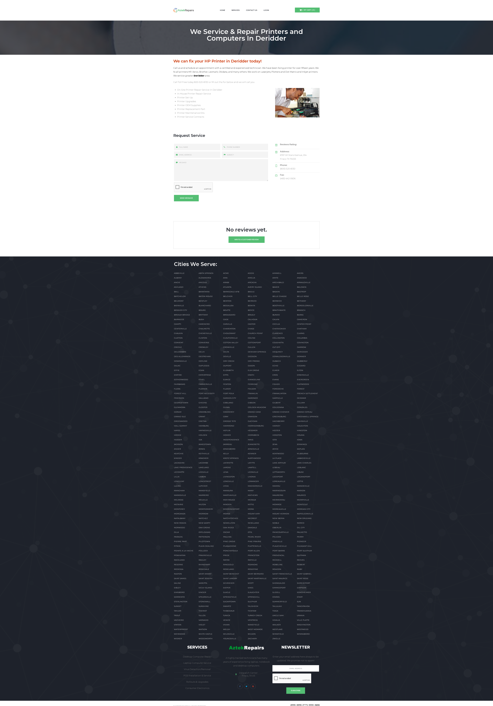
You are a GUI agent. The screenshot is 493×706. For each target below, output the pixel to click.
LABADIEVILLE (304, 458)
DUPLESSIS (204, 366)
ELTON (300, 370)
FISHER (276, 384)
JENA (274, 444)
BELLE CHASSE (279, 296)
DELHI (202, 352)
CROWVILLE (228, 347)
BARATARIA (204, 292)
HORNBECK (253, 435)
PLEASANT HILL (304, 546)
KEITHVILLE (204, 454)
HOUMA (300, 435)
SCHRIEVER (228, 583)
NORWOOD (179, 528)
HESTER (276, 430)
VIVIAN (226, 625)
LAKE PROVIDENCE (183, 467)
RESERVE (178, 565)
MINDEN (227, 504)
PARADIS (178, 537)
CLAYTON (178, 338)
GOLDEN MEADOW (257, 407)
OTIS (250, 532)
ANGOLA (203, 282)
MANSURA (228, 491)
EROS (275, 375)
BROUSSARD (229, 315)
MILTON (202, 504)
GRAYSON (252, 417)
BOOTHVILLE (278, 305)
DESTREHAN (205, 356)
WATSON (203, 629)
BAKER (275, 287)
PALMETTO (302, 532)
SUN (299, 602)
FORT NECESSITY (207, 393)
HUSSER (178, 440)
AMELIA (251, 278)
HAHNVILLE (302, 421)
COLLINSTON (278, 338)
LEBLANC (301, 467)
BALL (176, 292)
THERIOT (203, 611)
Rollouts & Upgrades (197, 682)
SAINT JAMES (180, 578)
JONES (202, 449)
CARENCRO (204, 324)
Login (266, 10)
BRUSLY (251, 315)
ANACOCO (302, 278)
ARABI (226, 282)
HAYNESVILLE (205, 430)
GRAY (225, 417)
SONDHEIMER (304, 592)
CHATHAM (302, 329)
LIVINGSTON (229, 477)
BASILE (251, 292)
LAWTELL (252, 467)
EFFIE (176, 370)
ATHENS (202, 287)
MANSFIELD (204, 491)
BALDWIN (301, 287)
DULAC (177, 366)
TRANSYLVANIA (304, 611)
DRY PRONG (254, 361)
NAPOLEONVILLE (305, 514)
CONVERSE (204, 343)
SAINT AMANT (205, 574)
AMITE (275, 278)
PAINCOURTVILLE (280, 532)
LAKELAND (204, 467)
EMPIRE (178, 375)
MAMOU (276, 486)
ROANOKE (253, 565)
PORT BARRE (278, 551)
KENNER (252, 454)
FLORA (177, 389)
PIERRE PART (180, 541)
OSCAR (226, 532)
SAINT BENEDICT (231, 574)
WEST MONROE (255, 629)
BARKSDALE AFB (231, 292)
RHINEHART (204, 565)
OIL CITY (301, 528)
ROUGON (276, 569)
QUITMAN (301, 555)
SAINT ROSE (302, 578)
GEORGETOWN (181, 403)
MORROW (203, 514)
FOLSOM (252, 389)
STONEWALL (204, 602)
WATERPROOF (181, 629)
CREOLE (178, 347)
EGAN (201, 370)
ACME (226, 273)
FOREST (300, 389)
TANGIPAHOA (303, 606)
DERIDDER (302, 352)
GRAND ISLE (180, 417)
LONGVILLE (228, 481)
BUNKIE (276, 315)
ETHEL (202, 380)
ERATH (251, 375)
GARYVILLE (277, 398)
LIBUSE (300, 472)
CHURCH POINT (255, 333)
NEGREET (252, 518)
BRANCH (301, 310)
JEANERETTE (254, 444)
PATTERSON (204, 537)
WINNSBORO (303, 634)
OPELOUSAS (204, 532)
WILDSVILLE (229, 634)
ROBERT (301, 565)
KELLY (226, 454)
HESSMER (252, 430)
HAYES (177, 430)
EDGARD (301, 366)
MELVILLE (203, 500)
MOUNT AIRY (254, 514)
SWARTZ (227, 606)
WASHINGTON (303, 625)
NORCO (300, 523)
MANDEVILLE (303, 486)
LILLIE (177, 477)
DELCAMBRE (180, 352)
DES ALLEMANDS (182, 356)
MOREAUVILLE (279, 509)
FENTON (227, 384)
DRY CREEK (228, 361)
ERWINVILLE (303, 375)
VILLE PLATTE (303, 620)
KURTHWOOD (254, 458)
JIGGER (177, 449)
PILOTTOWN (204, 541)
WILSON (252, 634)
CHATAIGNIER (279, 329)
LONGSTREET (205, 481)
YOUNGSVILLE (229, 639)
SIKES (250, 588)
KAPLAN (301, 449)
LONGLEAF (179, 481)
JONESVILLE (253, 449)
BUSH (201, 319)
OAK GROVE (204, 528)
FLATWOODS (303, 384)
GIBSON (251, 403)
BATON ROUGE (206, 296)
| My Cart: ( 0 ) (308, 10)
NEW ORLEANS (304, 518)
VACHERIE (179, 620)
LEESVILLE (203, 472)
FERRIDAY (253, 384)
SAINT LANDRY (230, 578)
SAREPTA (203, 583)
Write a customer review (246, 240)
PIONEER (301, 541)
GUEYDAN (252, 421)
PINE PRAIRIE (254, 541)
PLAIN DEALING (206, 546)
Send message (186, 198)
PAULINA (227, 537)
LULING (177, 486)
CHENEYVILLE (205, 333)
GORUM (177, 412)
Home (222, 10)
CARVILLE (227, 324)
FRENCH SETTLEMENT (307, 393)
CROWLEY (203, 347)
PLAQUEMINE (229, 546)
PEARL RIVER (254, 537)
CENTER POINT (304, 324)
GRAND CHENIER (280, 412)
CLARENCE (277, 333)
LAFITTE (251, 463)
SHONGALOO (278, 583)
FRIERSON (179, 398)
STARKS (276, 597)
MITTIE (251, 504)
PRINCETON (253, 555)
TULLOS (202, 615)
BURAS (300, 315)
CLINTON (203, 338)
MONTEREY (179, 509)
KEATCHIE (178, 454)
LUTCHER (203, 486)
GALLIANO (203, 398)
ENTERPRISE (205, 375)
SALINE (177, 583)
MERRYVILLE (303, 500)
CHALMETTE (204, 329)
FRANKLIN (253, 393)
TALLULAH (277, 606)
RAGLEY (202, 560)
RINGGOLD (228, 565)
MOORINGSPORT (231, 509)
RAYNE (226, 560)
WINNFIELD (278, 634)
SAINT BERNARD (256, 574)
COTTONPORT (254, 343)
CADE (226, 319)
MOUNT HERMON (280, 514)
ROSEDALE (204, 569)
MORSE (226, 514)
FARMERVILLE (205, 384)
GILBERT (276, 403)
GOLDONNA (278, 407)
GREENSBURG (279, 417)
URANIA (300, 615)
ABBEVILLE (179, 273)
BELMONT (178, 301)
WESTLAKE (277, 629)
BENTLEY (203, 301)
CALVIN (275, 319)
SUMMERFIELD (279, 602)
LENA (225, 472)
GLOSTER (203, 407)
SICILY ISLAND (205, 588)
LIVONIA (252, 477)
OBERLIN (276, 528)
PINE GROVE (229, 541)
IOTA (274, 440)
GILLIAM (301, 403)
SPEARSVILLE (205, 597)
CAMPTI (177, 324)
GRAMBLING (205, 412)
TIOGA (275, 611)
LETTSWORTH (278, 472)
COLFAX (251, 338)
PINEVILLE (277, 541)
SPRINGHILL (254, 597)
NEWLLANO (253, 523)
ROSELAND (228, 569)
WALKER (276, 625)
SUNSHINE (204, 606)
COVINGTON (303, 343)
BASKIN (276, 292)
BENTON (227, 301)
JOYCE (275, 449)
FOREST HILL (180, 393)
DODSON (252, 356)
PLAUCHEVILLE (279, 546)
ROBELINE (277, 565)
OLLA (176, 532)
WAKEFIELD (253, 625)
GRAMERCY (228, 412)
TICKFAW (252, 611)
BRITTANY (203, 315)
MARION (301, 491)
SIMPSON (301, 588)
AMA (225, 278)
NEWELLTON (229, 523)
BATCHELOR (180, 296)
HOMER (227, 435)
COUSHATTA (278, 343)
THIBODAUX (228, 611)
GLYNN (226, 407)
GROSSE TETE (229, 421)
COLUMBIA (302, 338)
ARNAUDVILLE (303, 282)
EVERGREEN (303, 380)
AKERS (300, 273)
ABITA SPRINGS (206, 273)
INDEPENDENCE (231, 440)
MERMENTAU (278, 500)
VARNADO (203, 620)
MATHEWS (253, 495)
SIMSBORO (179, 592)
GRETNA (202, 421)
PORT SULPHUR (304, 551)
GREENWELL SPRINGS (307, 417)
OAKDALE (252, 528)
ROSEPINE (253, 569)
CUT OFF (276, 347)
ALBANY (178, 278)
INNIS (250, 440)
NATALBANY (179, 518)
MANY (251, 491)
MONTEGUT (302, 504)
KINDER (178, 458)
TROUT (177, 615)
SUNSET (177, 606)
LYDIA (226, 486)
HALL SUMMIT (180, 426)
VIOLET (202, 625)
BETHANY (301, 301)
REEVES (301, 560)
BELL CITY (252, 296)
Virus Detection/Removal (197, 669)
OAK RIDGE (228, 528)
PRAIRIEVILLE (205, 555)
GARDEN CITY (229, 398)
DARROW (301, 347)
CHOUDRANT (229, 333)
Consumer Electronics (197, 688)
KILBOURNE (302, 454)
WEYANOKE (179, 634)
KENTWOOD (278, 454)
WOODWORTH (205, 639)
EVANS (275, 380)
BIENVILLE (179, 305)
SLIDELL (276, 592)
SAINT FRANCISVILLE (282, 574)
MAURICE (301, 495)
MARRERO (204, 495)
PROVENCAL (278, 555)
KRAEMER (203, 458)
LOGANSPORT (303, 477)
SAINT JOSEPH (205, 578)
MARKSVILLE (180, 495)
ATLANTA (227, 287)
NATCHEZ (203, 518)
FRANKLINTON (279, 393)
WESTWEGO (302, 629)
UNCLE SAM (278, 615)
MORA (251, 509)
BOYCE (251, 310)
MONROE (277, 504)
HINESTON (302, 430)
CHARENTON (229, 329)
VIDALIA (276, 620)
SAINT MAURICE (279, 578)
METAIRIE (178, 504)
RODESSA (178, 569)
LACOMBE (203, 463)
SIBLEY (177, 588)
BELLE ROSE (303, 296)
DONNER (301, 356)
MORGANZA (179, 514)
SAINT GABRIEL (304, 574)
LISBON (202, 477)
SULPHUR (252, 602)
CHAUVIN (178, 333)
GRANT (202, 417)
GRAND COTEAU (304, 412)
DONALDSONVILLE (281, 356)
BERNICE (252, 301)
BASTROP (301, 292)
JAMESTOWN (205, 444)
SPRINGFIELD (229, 597)
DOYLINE (203, 361)
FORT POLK (228, 393)
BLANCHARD (205, 305)
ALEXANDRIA (205, 278)
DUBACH (276, 361)
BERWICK (277, 301)
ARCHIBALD (278, 282)
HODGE (177, 435)
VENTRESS (253, 620)
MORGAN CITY (303, 509)
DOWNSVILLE (180, 361)
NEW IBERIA (278, 518)
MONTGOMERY (206, 509)
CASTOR (251, 324)
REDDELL (277, 560)
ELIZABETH (228, 370)
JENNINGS (302, 444)
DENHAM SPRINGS (257, 352)
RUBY (299, 569)
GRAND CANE (254, 412)
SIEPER (226, 588)
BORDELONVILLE (305, 305)
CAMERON (302, 319)
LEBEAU (276, 467)
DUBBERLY (302, 361)
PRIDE (226, 555)
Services (235, 10)
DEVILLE (227, 356)
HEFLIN (226, 430)
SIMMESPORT (279, 588)
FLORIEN (203, 389)
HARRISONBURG (256, 426)
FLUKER (227, 389)
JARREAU (227, 444)
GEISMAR (301, 398)
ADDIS (251, 273)
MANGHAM (179, 491)
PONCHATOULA (230, 551)
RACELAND (179, 560)
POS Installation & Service (197, 675)
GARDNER (253, 398)
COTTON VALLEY (230, 343)
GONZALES (302, 407)
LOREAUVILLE (278, 481)
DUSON (251, 366)
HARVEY (276, 426)
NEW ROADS (180, 523)
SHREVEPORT (303, 583)
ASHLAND (178, 287)
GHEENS (203, 403)
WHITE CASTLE (205, 634)
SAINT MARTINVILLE (257, 578)
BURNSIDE (179, 319)
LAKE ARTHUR (279, 463)
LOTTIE (300, 481)
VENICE (226, 620)
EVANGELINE (254, 380)
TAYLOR (177, 611)
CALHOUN (252, 319)
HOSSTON (277, 435)
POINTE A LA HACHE (183, 551)
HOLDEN (203, 435)
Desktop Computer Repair (197, 657)
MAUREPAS (277, 495)
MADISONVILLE (255, 486)
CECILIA (276, 324)
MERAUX (252, 500)
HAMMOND (228, 426)
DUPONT (227, 366)
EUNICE (226, 380)
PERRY (300, 537)
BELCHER (227, 296)
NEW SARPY (204, 523)
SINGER (202, 592)
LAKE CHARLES (304, 463)
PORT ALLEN (254, 551)
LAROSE (227, 467)
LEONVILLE (253, 472)
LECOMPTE (179, 472)
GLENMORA (179, 407)
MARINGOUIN (279, 491)
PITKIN (177, 546)
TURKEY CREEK (255, 615)
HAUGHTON (302, 426)
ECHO (275, 366)
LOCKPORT (277, 477)
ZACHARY (252, 639)
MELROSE (178, 500)
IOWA (299, 440)
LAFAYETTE (228, 463)
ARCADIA (252, 282)
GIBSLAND (228, 403)
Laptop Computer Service (197, 663)
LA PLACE (277, 458)
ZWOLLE (276, 639)
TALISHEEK (253, 606)
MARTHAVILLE (229, 495)
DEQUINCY (277, 352)
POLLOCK (203, 551)
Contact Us (251, 10)
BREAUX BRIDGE (182, 315)
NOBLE (275, 523)
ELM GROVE (253, 370)
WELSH (226, 629)
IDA (200, 440)
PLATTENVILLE (254, 546)
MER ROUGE (229, 500)
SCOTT (251, 583)
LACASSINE (179, 463)
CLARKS (300, 333)
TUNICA (226, 615)
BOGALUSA (228, 305)
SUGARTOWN (229, 602)
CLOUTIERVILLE (230, 338)
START (300, 597)
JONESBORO (229, 449)
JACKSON (178, 444)
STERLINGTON (180, 602)
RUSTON (178, 574)
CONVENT (178, 343)
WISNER (178, 639)
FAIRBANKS (179, 384)
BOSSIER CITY (180, 310)
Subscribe (295, 690)
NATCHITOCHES (230, 518)
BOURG (202, 310)
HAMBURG (204, 426)
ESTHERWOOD (181, 380)
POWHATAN (179, 555)
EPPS (225, 375)
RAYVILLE (252, 560)
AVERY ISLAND (255, 287)
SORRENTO (179, 597)
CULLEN (251, 347)
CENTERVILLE (180, 329)
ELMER (275, 370)
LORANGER (253, 481)
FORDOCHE (278, 389)
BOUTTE (226, 310)
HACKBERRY (278, 421)
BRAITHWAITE (279, 310)
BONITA (251, 305)
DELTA (226, 352)
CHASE (251, 329)
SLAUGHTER (253, 592)
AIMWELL (276, 273)
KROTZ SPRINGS (231, 458)
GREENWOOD (180, 421)
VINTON (177, 625)
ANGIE (177, 282)
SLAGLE (226, 592)
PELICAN (276, 537)
